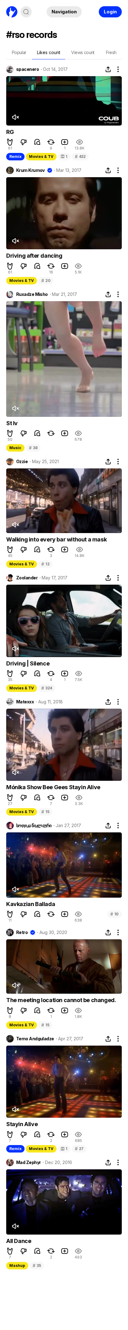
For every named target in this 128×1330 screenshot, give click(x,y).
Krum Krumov (30, 170)
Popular (19, 52)
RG (10, 132)
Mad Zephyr (28, 1162)
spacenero (27, 69)
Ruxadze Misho (32, 294)
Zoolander (27, 578)
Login (110, 12)
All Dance (18, 1241)
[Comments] (37, 142)
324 (46, 688)
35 (37, 1265)
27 (79, 1148)
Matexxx (25, 702)
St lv (12, 423)
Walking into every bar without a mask (56, 539)
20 (45, 280)
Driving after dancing (34, 255)
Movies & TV (41, 156)
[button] (10, 142)
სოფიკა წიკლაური (34, 825)
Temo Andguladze (35, 1039)
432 (80, 156)
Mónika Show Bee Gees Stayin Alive (53, 787)
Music (15, 447)
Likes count (48, 52)
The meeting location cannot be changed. (61, 1000)
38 (33, 447)
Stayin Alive (22, 1124)
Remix (15, 156)
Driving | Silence (27, 663)
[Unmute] (15, 117)
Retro (22, 932)
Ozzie (22, 461)
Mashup (17, 1265)
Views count (82, 52)
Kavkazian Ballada (30, 904)
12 (45, 564)
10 (114, 914)
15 (45, 811)
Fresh (111, 52)
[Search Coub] (26, 11)
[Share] (108, 69)
